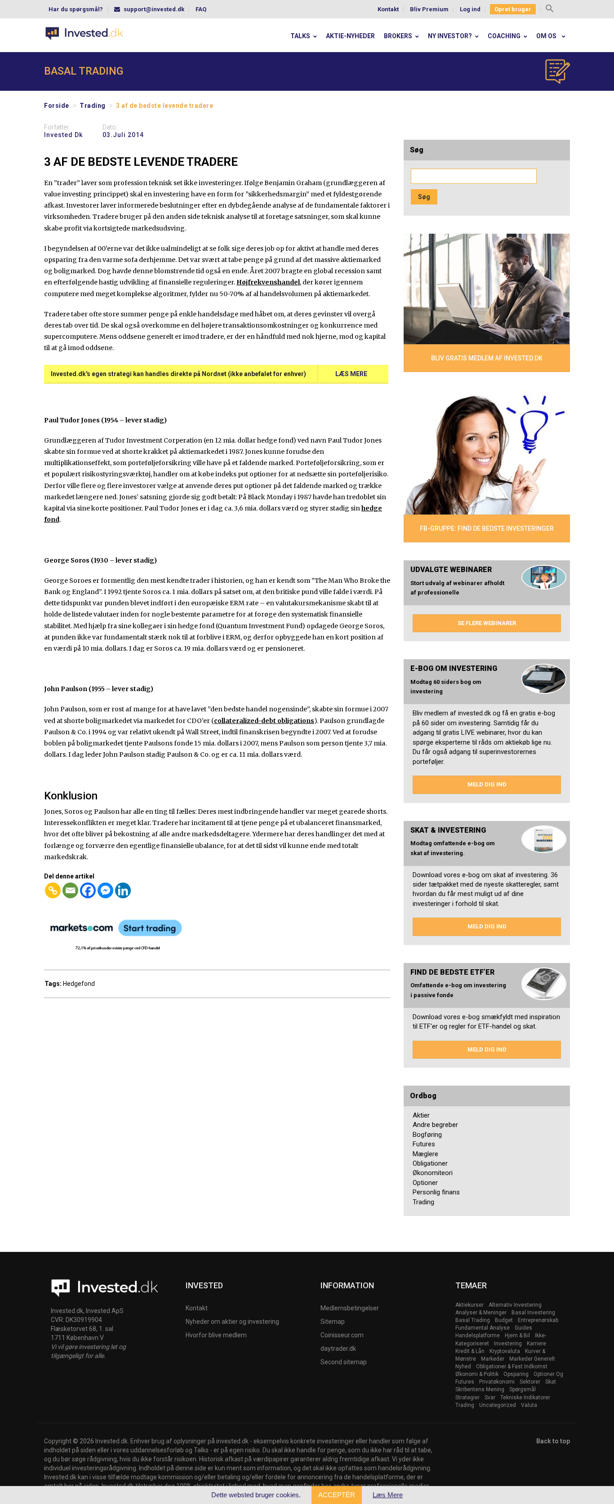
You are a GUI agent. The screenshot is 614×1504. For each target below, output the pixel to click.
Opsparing (516, 1374)
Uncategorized (497, 1405)
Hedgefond (79, 983)
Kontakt (388, 9)
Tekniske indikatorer (525, 1397)
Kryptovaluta (504, 1351)
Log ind (470, 9)
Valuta (529, 1405)
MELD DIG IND (487, 784)
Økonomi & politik (476, 1374)
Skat (550, 1382)
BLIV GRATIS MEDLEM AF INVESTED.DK (487, 358)
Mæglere (425, 1154)
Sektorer (530, 1382)
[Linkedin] (123, 890)
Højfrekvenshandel (268, 282)
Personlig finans (436, 1192)
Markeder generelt (532, 1359)
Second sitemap (343, 1362)
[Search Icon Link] (549, 9)
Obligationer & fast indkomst (511, 1366)
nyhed (463, 1366)
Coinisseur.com (342, 1335)
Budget (504, 1320)
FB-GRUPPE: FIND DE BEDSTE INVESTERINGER (487, 528)
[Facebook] (88, 890)
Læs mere (351, 373)
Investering (508, 1343)
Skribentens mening (479, 1389)
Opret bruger (512, 9)
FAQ (201, 9)
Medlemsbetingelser (349, 1308)
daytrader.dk (338, 1348)
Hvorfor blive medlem (216, 1335)
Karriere (536, 1343)
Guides (523, 1328)
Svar (490, 1397)
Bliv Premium (429, 9)
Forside (56, 105)
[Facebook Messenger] (105, 890)
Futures (424, 1144)
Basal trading (472, 1320)
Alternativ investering (515, 1305)
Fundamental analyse (482, 1328)
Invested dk (63, 134)
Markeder (492, 1359)
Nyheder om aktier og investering (232, 1321)
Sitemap (332, 1321)
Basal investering (533, 1312)
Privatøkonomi (497, 1382)
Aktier (421, 1115)
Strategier (467, 1397)
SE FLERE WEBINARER (487, 623)
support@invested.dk (154, 9)
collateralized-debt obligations (264, 721)
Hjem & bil (517, 1335)
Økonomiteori (433, 1173)
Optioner (425, 1183)
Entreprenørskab (538, 1320)
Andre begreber (435, 1125)
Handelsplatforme (477, 1335)
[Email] (70, 890)
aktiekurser (469, 1305)
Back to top (553, 1441)
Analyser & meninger (481, 1312)
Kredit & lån (470, 1351)
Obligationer (430, 1163)
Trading (93, 105)
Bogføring (427, 1135)
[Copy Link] (53, 890)
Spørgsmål (522, 1389)
